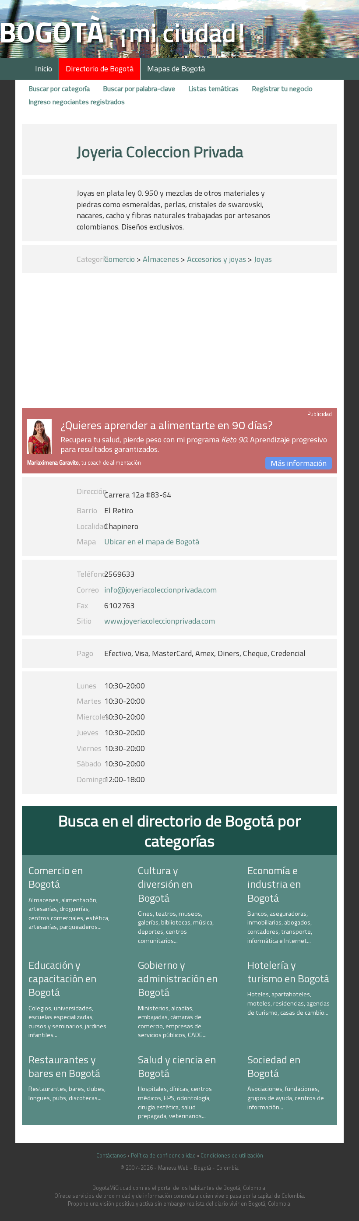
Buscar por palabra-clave (139, 88)
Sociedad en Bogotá (273, 1066)
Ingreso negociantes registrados (76, 101)
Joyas (263, 259)
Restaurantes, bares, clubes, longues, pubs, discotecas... (67, 1093)
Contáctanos (111, 1155)
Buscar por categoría (59, 88)
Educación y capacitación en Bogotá (62, 978)
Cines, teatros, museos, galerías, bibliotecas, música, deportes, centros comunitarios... (176, 927)
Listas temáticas (213, 88)
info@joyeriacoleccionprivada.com (160, 590)
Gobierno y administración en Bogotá (178, 978)
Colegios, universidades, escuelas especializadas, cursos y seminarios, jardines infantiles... (67, 1021)
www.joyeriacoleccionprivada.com (159, 621)
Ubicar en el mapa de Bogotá (151, 541)
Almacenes (161, 259)
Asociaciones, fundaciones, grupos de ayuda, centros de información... (285, 1098)
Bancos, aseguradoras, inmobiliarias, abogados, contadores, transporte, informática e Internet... (279, 927)
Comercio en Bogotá (55, 877)
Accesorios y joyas (216, 259)
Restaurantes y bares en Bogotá (64, 1066)
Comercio (119, 259)
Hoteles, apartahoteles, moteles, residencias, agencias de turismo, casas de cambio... (288, 1003)
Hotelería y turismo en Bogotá (288, 971)
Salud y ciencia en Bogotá (177, 1066)
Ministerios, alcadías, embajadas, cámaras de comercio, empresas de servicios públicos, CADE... (172, 1021)
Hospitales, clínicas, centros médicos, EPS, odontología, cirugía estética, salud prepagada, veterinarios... (175, 1102)
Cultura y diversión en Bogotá (165, 883)
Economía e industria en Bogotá (274, 883)
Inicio (43, 68)
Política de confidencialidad (163, 1155)
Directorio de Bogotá (100, 68)
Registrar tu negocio (282, 88)
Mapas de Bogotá (176, 68)
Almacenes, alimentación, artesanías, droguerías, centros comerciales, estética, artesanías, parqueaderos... (68, 913)
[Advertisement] (179, 342)
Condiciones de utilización (232, 1155)
